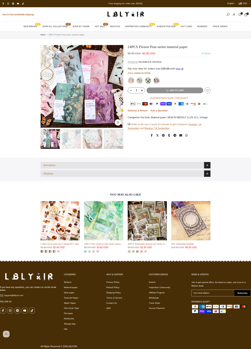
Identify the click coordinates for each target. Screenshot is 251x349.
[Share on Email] (180, 135)
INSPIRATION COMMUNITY (139, 26)
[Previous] (46, 86)
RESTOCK (115, 26)
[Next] (118, 86)
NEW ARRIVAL (32, 26)
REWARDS (202, 26)
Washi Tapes (70, 303)
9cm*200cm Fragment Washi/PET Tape (146, 244)
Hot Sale (145, 117)
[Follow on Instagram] (8, 3)
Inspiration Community (159, 287)
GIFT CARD (186, 26)
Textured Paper (71, 298)
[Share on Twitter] (157, 135)
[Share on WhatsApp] (186, 135)
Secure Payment (157, 308)
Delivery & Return (138, 111)
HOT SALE (101, 26)
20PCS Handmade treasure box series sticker (61, 244)
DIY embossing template (96, 244)
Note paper (69, 292)
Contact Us (111, 303)
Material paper (158, 117)
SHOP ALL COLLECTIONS (56, 26)
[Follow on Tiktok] (23, 3)
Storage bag (70, 324)
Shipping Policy (113, 292)
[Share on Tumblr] (169, 135)
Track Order (154, 303)
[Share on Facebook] (151, 135)
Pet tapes (68, 313)
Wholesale (154, 298)
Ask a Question (159, 111)
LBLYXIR (72, 346)
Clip (66, 329)
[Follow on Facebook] (3, 3)
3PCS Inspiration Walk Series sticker (188, 244)
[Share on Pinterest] (163, 135)
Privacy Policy (112, 282)
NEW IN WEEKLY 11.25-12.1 (182, 117)
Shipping (132, 62)
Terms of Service (114, 298)
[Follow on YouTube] (18, 3)
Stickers (67, 282)
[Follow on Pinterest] (13, 3)
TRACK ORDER (220, 26)
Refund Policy (112, 287)
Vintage (204, 117)
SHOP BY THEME (81, 26)
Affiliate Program (157, 292)
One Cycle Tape (71, 308)
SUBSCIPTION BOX (167, 26)
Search (152, 282)
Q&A (108, 308)
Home (43, 35)
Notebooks (69, 318)
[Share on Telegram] (174, 135)
